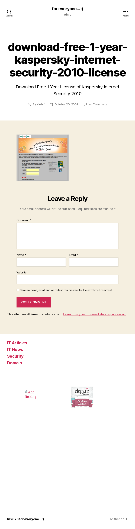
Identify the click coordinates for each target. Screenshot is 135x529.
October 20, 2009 (66, 104)
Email (73, 255)
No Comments (98, 104)
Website (22, 272)
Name (21, 255)
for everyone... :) (67, 9)
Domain (14, 362)
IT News (15, 349)
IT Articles (17, 342)
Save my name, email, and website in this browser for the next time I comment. (66, 290)
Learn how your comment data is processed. (94, 314)
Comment (24, 220)
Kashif (40, 104)
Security (15, 356)
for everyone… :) (31, 519)
